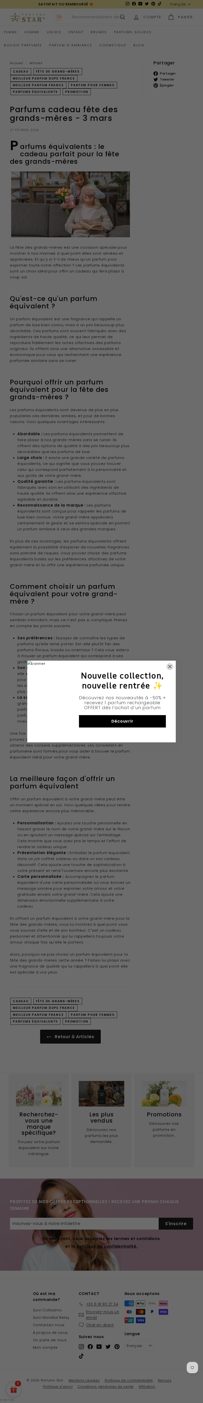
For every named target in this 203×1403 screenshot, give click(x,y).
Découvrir (122, 721)
